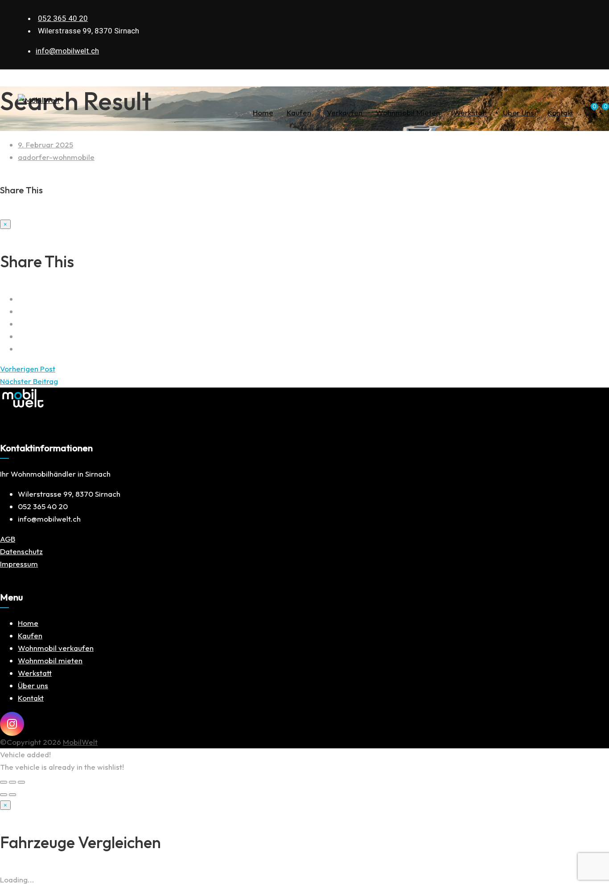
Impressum (19, 563)
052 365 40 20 (63, 18)
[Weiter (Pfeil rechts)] (12, 794)
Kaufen (299, 112)
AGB (7, 538)
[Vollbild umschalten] (12, 782)
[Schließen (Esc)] (3, 782)
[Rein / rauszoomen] (21, 782)
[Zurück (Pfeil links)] (3, 794)
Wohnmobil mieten (408, 112)
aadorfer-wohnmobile (56, 157)
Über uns (518, 112)
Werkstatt (470, 112)
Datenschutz (21, 551)
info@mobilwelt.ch (67, 50)
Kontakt (560, 112)
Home (263, 112)
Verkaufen (344, 112)
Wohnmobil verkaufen (56, 648)
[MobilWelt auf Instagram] (12, 724)
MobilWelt (80, 742)
